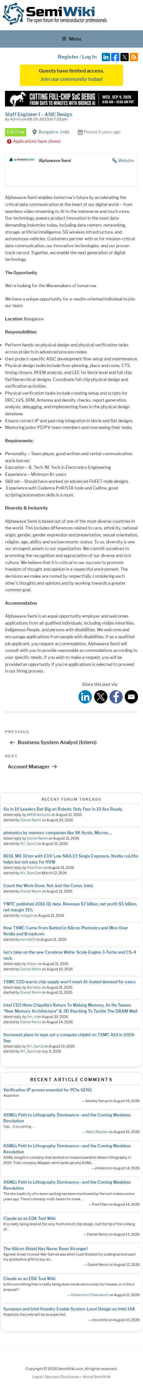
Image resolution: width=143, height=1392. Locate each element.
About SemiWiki (96, 1376)
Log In (89, 57)
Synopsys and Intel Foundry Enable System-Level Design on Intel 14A (69, 1308)
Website (126, 160)
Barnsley (34, 987)
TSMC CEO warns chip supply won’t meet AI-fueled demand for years (69, 981)
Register (68, 57)
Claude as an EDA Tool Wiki (29, 1218)
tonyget (26, 915)
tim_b (31, 1017)
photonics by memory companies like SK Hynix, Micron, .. (57, 832)
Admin (15, 119)
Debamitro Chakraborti (90, 1295)
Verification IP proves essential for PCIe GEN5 (47, 1090)
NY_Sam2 (28, 844)
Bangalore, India (54, 131)
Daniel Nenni (30, 820)
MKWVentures (39, 815)
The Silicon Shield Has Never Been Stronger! (45, 1248)
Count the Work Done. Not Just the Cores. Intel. (48, 885)
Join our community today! (72, 79)
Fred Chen (35, 868)
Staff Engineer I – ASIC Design (38, 114)
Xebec (32, 964)
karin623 (27, 939)
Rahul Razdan (97, 1132)
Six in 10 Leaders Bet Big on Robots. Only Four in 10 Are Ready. (63, 809)
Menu (75, 39)
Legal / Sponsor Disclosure (56, 1376)
